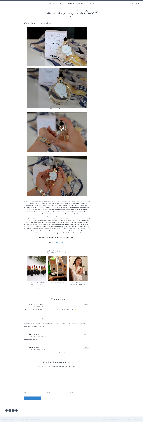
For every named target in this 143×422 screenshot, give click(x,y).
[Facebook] (134, 3)
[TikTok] (138, 3)
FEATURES (80, 3)
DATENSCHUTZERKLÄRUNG (10, 419)
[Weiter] (86, 273)
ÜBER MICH (71, 3)
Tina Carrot (33, 334)
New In (42, 20)
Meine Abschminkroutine (57, 282)
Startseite (51, 3)
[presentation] (36, 268)
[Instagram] (132, 3)
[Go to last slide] (28, 273)
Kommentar (27, 368)
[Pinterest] (136, 3)
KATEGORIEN (61, 3)
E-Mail (49, 392)
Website (72, 392)
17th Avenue (134, 419)
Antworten (86, 304)
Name (26, 392)
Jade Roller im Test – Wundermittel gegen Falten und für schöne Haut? (78, 284)
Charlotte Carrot (34, 318)
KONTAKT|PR (91, 3)
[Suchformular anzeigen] (140, 3)
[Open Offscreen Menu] (2, 3)
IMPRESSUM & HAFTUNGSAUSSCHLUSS (30, 419)
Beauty (38, 20)
